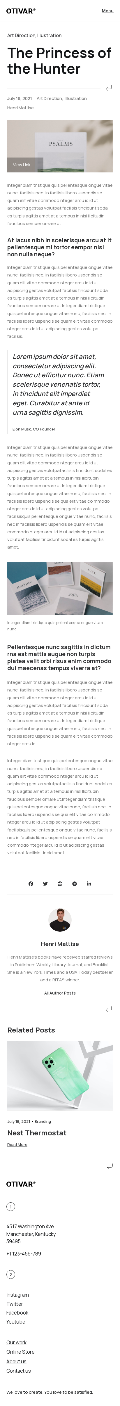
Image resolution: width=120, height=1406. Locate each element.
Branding (43, 1121)
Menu (108, 10)
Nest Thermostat (37, 1132)
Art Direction (49, 98)
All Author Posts (60, 993)
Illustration (76, 98)
